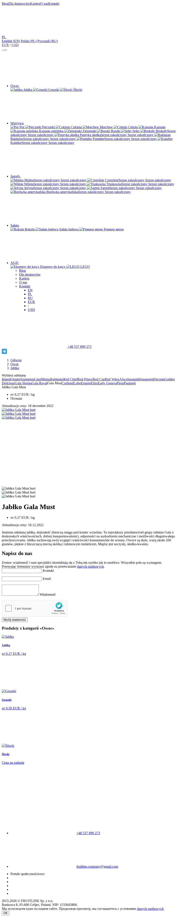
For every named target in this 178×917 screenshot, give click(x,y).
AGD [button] (14, 263)
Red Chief (70, 379)
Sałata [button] (15, 225)
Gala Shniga (23, 383)
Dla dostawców (19, 3)
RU (30, 298)
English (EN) (11, 41)
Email (47, 578)
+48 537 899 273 (79, 346)
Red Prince (85, 379)
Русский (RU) (47, 41)
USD (15, 45)
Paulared (130, 383)
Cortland (68, 383)
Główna (15, 360)
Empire (86, 383)
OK (5, 913)
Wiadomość (48, 594)
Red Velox (112, 379)
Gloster (15, 379)
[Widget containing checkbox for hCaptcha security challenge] (34, 608)
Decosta (159, 379)
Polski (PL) (28, 41)
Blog (5, 3)
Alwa (123, 379)
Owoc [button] (15, 86)
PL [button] (4, 37)
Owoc (14, 364)
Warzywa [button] (17, 123)
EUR (5, 45)
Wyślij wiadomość (14, 619)
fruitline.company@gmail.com (97, 866)
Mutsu (45, 379)
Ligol (37, 379)
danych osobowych (90, 566)
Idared (6, 379)
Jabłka (14, 368)
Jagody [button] (15, 176)
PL (30, 294)
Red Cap (99, 379)
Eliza (94, 383)
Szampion (27, 379)
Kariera (35, 3)
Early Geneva (107, 383)
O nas (44, 3)
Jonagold (133, 379)
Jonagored (146, 379)
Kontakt (53, 3)
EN (30, 290)
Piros (120, 383)
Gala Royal (39, 383)
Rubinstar (56, 379)
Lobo (77, 383)
